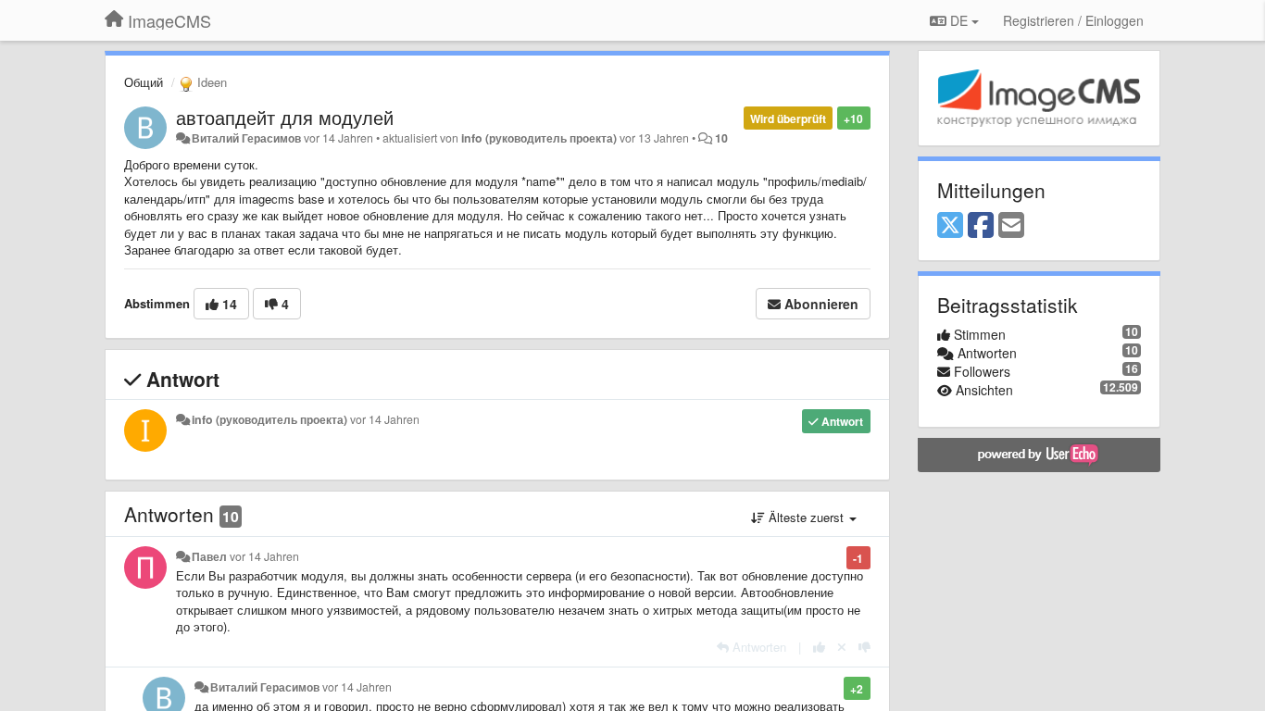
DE (958, 20)
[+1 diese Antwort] (819, 646)
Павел (209, 556)
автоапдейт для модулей (285, 117)
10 (721, 138)
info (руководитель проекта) (539, 138)
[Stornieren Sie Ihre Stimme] (841, 646)
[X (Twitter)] (950, 226)
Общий (143, 82)
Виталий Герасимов (246, 138)
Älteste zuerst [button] (806, 517)
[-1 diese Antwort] (864, 646)
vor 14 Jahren (385, 419)
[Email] (1011, 226)
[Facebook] (981, 226)
